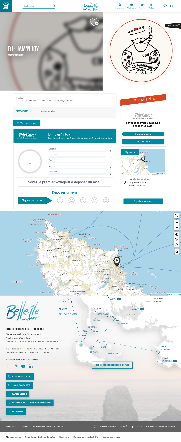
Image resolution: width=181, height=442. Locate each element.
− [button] (177, 227)
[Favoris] (165, 6)
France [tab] (63, 309)
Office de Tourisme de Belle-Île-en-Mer (25, 329)
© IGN (162, 173)
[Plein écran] (176, 215)
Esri (174, 294)
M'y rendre (130, 152)
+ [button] (177, 222)
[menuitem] (90, 6)
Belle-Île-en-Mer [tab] (68, 314)
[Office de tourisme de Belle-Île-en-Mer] (22, 310)
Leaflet (157, 173)
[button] (172, 6)
